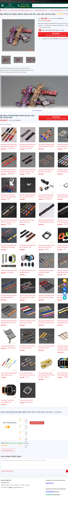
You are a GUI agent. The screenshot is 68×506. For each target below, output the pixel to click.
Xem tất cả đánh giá (8, 450)
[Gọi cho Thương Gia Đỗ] (65, 285)
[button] (35, 60)
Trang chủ (4, 10)
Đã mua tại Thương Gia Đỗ (14, 443)
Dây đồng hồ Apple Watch (56, 10)
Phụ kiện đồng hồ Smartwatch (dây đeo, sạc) (21, 10)
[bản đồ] (65, 298)
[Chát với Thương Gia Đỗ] (65, 293)
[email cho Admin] (65, 280)
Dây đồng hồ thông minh (41, 10)
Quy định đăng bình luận (7, 471)
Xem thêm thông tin (37, 110)
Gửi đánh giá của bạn (37, 423)
